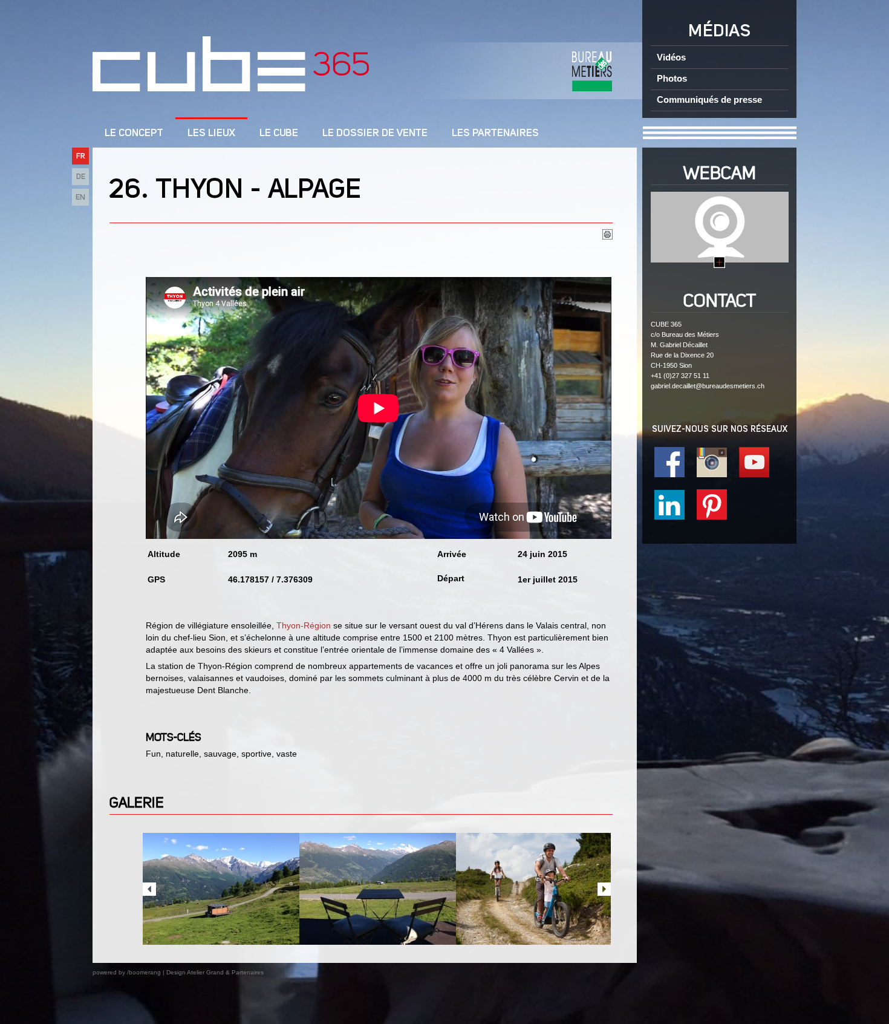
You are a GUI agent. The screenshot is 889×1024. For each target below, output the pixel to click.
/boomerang (144, 972)
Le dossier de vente (375, 133)
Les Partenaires (495, 133)
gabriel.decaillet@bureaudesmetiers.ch (707, 386)
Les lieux (211, 133)
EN (80, 197)
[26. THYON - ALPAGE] (221, 889)
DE (80, 177)
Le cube (278, 133)
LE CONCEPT (134, 133)
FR (80, 156)
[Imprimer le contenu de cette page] (607, 236)
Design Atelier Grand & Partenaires (215, 972)
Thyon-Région (303, 625)
